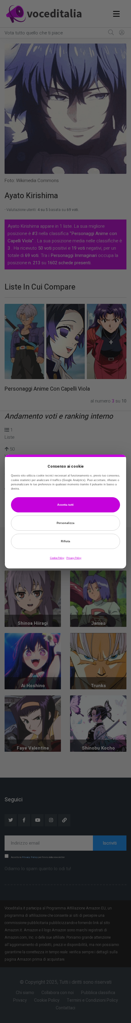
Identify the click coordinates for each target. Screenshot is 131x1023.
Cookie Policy (57, 558)
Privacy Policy (73, 558)
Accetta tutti (65, 504)
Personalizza (65, 523)
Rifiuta (65, 541)
